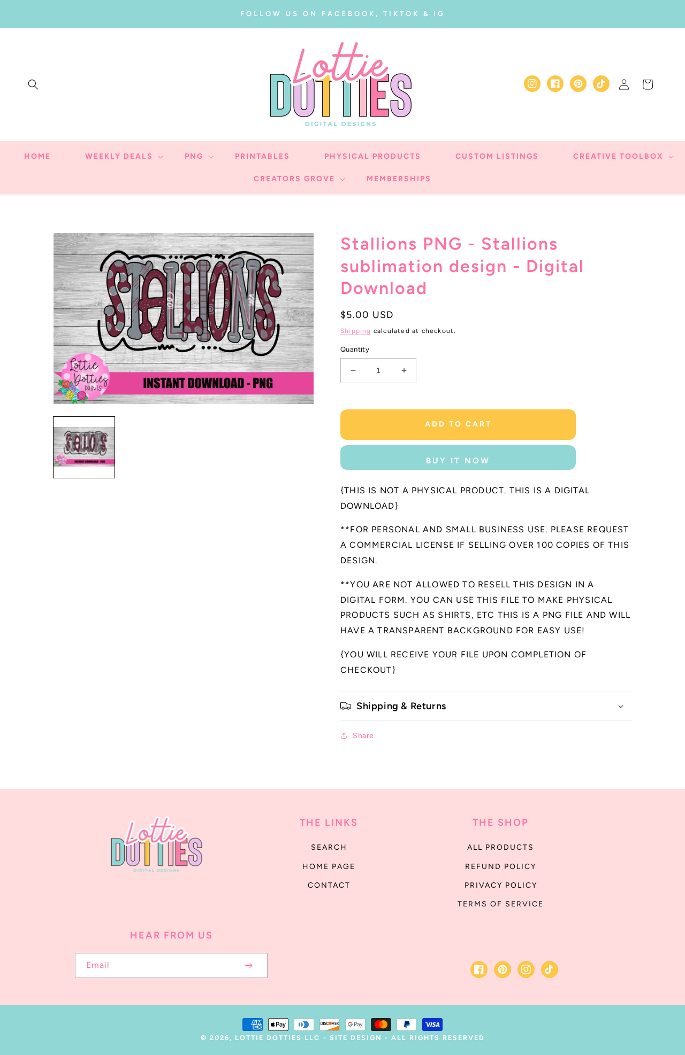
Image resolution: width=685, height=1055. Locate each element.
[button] (33, 84)
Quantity (354, 349)
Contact (329, 885)
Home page (328, 866)
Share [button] (363, 735)
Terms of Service (501, 904)
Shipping (355, 331)
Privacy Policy (501, 885)
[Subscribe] (248, 965)
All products (500, 847)
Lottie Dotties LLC (277, 1038)
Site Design (356, 1038)
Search (329, 847)
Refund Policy (500, 866)
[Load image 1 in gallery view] (84, 447)
